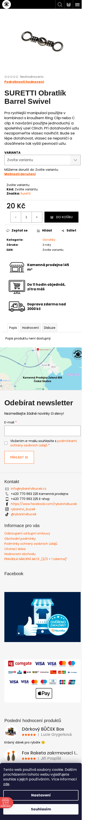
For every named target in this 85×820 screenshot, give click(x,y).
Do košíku (64, 217)
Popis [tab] (13, 328)
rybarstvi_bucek (23, 509)
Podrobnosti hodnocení (24, 82)
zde (6, 784)
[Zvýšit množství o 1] (37, 217)
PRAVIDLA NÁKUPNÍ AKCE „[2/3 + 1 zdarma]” (35, 559)
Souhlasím (41, 809)
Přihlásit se (19, 457)
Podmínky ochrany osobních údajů (30, 543)
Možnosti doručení (20, 174)
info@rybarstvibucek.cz (28, 488)
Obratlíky (48, 240)
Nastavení (41, 795)
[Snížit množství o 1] (16, 217)
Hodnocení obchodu (20, 554)
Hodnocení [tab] (30, 328)
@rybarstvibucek (23, 514)
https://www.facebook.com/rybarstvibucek (44, 504)
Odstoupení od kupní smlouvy (27, 533)
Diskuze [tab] (49, 328)
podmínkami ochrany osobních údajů (43, 443)
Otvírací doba (15, 549)
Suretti (25, 193)
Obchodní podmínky (20, 538)
